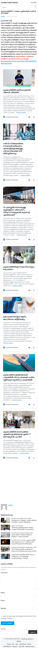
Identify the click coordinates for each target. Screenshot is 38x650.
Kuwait (3, 16)
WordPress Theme (26, 639)
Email (3, 600)
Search (3, 629)
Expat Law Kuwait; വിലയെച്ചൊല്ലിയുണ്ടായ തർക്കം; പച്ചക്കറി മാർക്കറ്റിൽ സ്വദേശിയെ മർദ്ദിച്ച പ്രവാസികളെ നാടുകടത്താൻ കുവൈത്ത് (23, 529)
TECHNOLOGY (7, 646)
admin (10, 505)
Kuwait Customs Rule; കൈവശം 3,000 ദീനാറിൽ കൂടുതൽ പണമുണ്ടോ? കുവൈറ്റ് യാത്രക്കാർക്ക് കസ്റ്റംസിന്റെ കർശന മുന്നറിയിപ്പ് (23, 550)
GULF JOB (21, 646)
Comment (4, 572)
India (16, 644)
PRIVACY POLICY (30, 646)
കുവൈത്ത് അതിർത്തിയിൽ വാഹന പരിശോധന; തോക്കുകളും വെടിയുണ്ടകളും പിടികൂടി (23, 556)
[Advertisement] (19, 481)
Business (14, 646)
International (22, 644)
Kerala (29, 644)
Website (3, 608)
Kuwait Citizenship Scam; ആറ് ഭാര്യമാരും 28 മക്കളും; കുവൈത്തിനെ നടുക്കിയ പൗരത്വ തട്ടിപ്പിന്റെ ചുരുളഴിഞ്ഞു (24, 521)
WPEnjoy (19, 641)
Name (3, 592)
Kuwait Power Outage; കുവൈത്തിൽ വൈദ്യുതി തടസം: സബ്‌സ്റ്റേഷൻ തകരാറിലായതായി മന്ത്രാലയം (23, 542)
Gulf (13, 644)
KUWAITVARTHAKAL (9, 3)
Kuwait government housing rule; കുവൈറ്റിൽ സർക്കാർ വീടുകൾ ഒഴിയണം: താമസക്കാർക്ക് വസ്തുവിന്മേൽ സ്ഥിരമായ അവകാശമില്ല (22, 536)
